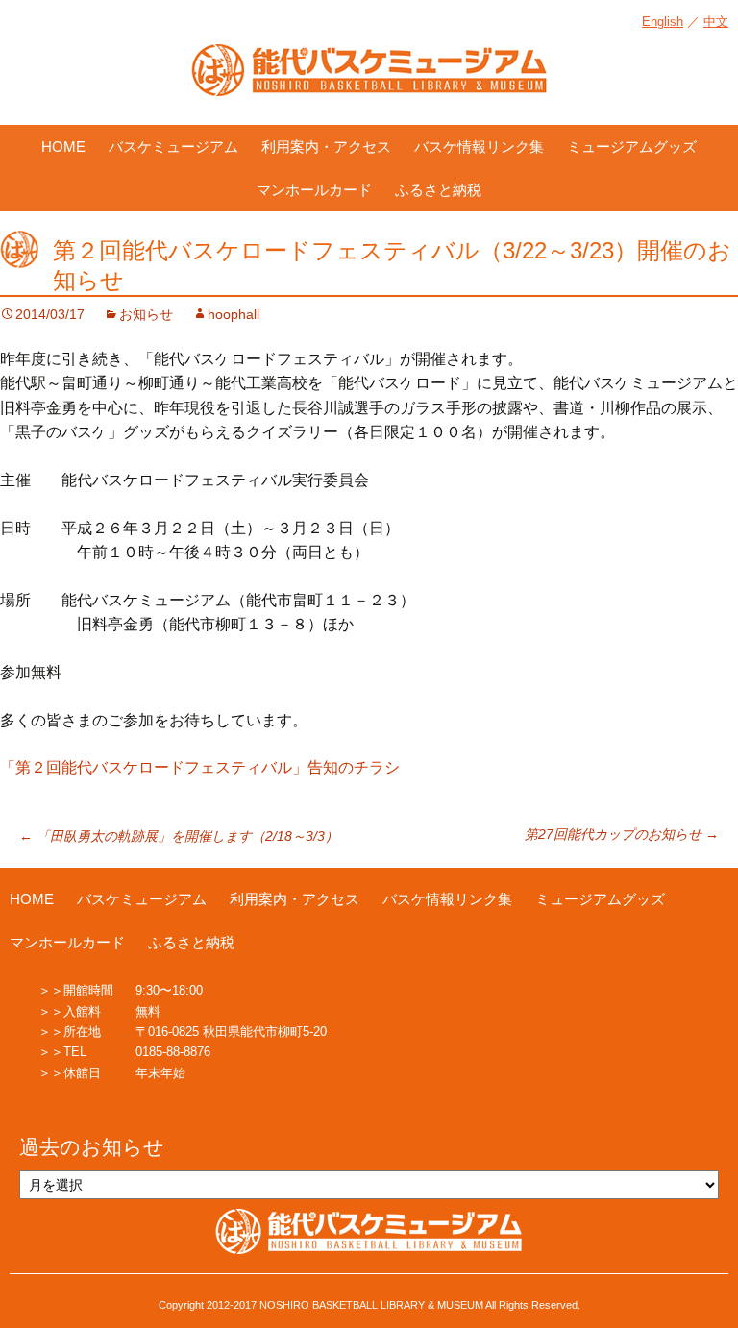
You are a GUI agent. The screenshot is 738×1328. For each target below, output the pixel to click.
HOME (63, 146)
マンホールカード (314, 190)
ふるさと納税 (438, 190)
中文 (715, 21)
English (662, 21)
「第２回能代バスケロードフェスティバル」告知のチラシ (200, 767)
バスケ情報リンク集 (479, 146)
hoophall (233, 314)
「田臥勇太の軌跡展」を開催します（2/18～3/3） (178, 836)
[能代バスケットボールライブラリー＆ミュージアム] (369, 80)
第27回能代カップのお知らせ (622, 834)
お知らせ (146, 314)
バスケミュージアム (173, 146)
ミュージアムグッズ (632, 146)
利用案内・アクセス (326, 146)
